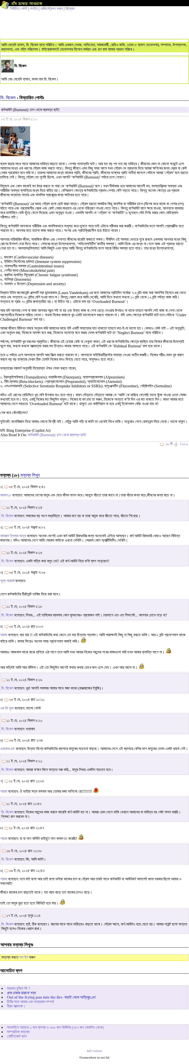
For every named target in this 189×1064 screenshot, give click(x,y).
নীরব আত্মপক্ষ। (16, 1006)
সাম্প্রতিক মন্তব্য (18, 1032)
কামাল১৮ (5, 495)
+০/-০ (184, 444)
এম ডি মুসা (7, 708)
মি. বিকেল (8, 97)
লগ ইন (23, 957)
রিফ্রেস (70, 8)
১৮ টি (169, 444)
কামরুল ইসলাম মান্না (13, 536)
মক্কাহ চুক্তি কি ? (18, 988)
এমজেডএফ (7, 749)
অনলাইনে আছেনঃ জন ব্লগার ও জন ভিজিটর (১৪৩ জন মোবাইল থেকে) (55, 1027)
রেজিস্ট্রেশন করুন (51, 8)
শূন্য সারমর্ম (7, 581)
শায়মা (3, 635)
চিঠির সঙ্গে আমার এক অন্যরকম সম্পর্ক (30, 1002)
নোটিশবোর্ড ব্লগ (17, 1036)
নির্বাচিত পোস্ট (18, 8)
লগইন (34, 8)
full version (94, 1051)
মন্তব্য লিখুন (30, 475)
